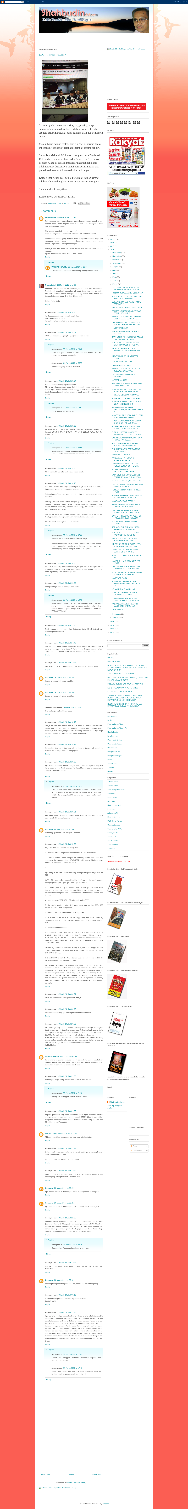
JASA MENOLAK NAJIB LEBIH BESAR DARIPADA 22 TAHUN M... (127, 338)
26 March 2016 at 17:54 (72, 408)
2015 (112, 622)
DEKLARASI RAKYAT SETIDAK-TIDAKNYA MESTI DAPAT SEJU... (126, 511)
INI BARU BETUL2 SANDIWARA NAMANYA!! (125, 684)
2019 (112, 239)
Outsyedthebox (113, 825)
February (116, 614)
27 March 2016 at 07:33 (72, 535)
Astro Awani (112, 716)
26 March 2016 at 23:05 (72, 349)
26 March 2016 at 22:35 (66, 1218)
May (114, 277)
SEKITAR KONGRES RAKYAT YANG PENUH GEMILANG (126, 312)
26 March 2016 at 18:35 (66, 762)
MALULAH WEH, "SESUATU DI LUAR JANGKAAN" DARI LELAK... (127, 297)
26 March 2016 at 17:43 (66, 643)
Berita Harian (112, 720)
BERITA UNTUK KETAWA (122, 362)
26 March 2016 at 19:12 (72, 786)
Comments (137, 1151)
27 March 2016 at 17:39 (72, 1354)
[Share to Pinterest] (89, 203)
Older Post (96, 1475)
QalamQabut (50, 285)
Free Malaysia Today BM (117, 728)
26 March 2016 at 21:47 (66, 1148)
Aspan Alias (112, 797)
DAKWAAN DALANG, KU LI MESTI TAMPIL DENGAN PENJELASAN (126, 323)
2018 (112, 243)
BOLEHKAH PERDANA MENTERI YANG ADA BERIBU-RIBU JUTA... (126, 288)
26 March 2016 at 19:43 (64, 829)
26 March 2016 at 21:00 (66, 1076)
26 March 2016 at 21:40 (67, 1133)
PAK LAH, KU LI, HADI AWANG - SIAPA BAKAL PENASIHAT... (127, 485)
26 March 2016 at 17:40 (66, 625)
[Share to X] (84, 203)
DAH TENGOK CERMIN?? (122, 365)
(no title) (110, 658)
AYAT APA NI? (117, 609)
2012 (112, 632)
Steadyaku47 (112, 833)
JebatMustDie (113, 813)
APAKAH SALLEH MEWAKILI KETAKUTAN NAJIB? (123, 459)
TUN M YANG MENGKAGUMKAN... (121, 674)
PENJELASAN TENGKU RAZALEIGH (127, 308)
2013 (112, 629)
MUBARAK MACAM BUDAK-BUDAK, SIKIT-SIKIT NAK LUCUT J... (126, 422)
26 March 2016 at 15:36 (66, 426)
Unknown (49, 677)
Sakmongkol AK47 (114, 829)
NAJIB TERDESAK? (120, 328)
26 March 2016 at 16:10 (66, 483)
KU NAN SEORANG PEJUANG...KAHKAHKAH (123, 470)
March (115, 284)
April (114, 281)
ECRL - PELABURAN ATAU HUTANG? (122, 688)
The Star (110, 767)
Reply (47, 257)
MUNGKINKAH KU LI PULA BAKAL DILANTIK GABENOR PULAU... (126, 344)
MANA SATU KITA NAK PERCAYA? (126, 398)
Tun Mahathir (112, 841)
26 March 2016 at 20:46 (66, 1009)
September (117, 263)
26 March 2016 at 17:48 (66, 663)
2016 (112, 250)
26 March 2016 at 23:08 (72, 448)
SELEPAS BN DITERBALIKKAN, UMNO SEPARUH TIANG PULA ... (126, 599)
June (114, 274)
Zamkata (111, 848)
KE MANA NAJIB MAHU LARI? (124, 589)
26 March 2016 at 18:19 (72, 707)
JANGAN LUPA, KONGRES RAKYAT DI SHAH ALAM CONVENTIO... (126, 318)
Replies (51, 262)
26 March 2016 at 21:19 (72, 1093)
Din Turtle (111, 801)
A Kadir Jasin (112, 782)
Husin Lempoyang (114, 805)
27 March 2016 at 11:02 (66, 1312)
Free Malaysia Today (115, 724)
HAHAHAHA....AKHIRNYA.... (123, 455)
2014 (112, 625)
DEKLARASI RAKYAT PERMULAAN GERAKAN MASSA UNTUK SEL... (126, 568)
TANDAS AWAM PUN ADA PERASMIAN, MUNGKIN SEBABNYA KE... (127, 409)
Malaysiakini (112, 748)
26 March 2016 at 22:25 (64, 1203)
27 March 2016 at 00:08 (72, 363)
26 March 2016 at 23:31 (64, 1280)
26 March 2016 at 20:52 (66, 1024)
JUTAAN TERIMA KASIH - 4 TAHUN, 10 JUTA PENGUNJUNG (126, 403)
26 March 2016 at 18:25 (66, 744)
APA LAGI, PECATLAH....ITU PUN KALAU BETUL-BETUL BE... (125, 534)
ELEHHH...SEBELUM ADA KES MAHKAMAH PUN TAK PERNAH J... (127, 433)
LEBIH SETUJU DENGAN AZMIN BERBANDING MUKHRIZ (125, 551)
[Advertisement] (94, 39)
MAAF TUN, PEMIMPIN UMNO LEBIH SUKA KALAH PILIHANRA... (127, 416)
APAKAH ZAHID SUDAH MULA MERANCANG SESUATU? (124, 594)
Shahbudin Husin (117, 1102)
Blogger (105, 1504)
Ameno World (112, 785)
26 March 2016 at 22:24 (64, 1188)
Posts (134, 1146)
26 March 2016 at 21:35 (66, 1111)
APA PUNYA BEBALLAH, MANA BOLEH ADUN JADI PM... (124, 539)
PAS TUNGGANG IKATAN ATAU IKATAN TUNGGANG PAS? (125, 444)
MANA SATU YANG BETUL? (123, 501)
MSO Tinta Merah (114, 821)
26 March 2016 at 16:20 (66, 563)
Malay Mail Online (114, 740)
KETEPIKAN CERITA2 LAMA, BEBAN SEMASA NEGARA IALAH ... (127, 573)
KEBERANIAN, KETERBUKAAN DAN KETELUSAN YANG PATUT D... (126, 390)
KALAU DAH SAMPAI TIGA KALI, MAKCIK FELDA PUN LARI (125, 605)
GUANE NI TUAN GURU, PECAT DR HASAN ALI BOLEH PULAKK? (126, 517)
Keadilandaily (112, 736)
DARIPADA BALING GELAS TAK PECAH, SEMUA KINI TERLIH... (125, 465)
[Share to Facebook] (86, 203)
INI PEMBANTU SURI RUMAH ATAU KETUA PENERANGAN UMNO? (126, 545)
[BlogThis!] (81, 203)
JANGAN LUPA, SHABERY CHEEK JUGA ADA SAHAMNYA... (126, 370)
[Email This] (79, 203)
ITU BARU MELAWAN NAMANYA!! (126, 395)
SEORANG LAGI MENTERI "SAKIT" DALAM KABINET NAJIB (126, 506)
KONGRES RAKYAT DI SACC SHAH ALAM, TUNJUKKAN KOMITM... (126, 427)
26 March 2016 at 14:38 (66, 285)
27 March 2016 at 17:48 (72, 1368)
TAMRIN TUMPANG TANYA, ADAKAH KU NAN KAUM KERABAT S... (127, 496)
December (116, 253)
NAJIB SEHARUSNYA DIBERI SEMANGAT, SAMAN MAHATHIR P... (126, 350)
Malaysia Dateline (114, 744)
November (116, 256)
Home (71, 1475)
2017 (112, 246)
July (114, 270)
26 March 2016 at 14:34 (66, 218)
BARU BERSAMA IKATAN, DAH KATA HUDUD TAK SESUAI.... (127, 439)
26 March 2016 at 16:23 (66, 583)
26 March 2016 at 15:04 (66, 332)
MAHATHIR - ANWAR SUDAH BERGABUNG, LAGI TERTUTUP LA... (126, 583)
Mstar (109, 760)
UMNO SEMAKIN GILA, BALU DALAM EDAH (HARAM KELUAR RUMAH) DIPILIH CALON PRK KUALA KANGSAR (127, 668)
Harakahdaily (112, 732)
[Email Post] (74, 203)
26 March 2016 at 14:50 (66, 312)
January (115, 617)
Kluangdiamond (113, 817)
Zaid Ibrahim (112, 845)
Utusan (110, 771)
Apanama (111, 793)
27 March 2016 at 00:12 (66, 1295)
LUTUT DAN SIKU (119, 380)
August (115, 267)
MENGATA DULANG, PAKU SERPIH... (127, 481)
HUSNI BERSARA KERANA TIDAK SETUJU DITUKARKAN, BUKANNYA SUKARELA (124, 705)
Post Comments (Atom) (76, 1483)
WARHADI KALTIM (59, 267)
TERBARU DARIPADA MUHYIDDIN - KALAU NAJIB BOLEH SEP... (126, 528)
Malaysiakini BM (113, 752)
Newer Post (45, 1475)
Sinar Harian (112, 763)
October (115, 260)
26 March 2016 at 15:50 (66, 468)
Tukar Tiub (111, 837)
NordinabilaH (51, 1056)
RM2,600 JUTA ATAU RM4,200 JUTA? (127, 293)
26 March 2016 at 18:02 (72, 600)
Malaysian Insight (114, 756)
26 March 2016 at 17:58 (64, 677)
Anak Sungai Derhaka (116, 789)
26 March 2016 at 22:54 (66, 1263)
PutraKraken (50, 218)
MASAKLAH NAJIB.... (120, 578)
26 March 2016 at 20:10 (77, 267)
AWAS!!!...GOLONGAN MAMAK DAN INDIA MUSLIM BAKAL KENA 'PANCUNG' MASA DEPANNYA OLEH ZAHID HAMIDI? (124, 698)
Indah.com (111, 809)
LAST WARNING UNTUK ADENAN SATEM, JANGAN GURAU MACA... (127, 476)
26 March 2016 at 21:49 (66, 1171)
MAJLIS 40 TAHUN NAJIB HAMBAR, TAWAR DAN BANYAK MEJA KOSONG (127, 679)
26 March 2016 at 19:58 (66, 844)
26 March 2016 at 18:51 (66, 812)
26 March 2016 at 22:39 (72, 1245)
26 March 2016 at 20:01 (66, 994)
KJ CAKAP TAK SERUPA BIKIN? (120, 692)
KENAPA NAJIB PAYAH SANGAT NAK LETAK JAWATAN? (127, 384)
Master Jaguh (51, 1133)
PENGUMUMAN (113, 662)
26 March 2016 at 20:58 (67, 1056)
